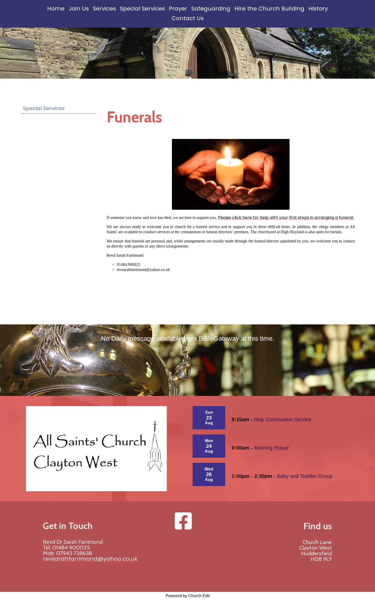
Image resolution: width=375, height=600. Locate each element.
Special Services (142, 9)
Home (56, 9)
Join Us (79, 9)
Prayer (178, 9)
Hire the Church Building (269, 9)
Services (104, 9)
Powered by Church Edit (188, 596)
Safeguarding (210, 9)
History (318, 9)
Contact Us (188, 18)
